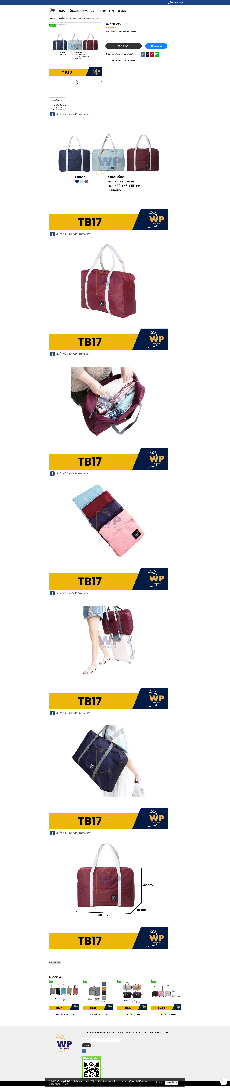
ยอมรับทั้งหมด (172, 1083)
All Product (130, 61)
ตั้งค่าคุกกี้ (159, 1083)
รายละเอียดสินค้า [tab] (57, 100)
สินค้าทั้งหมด (88, 11)
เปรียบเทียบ (130, 54)
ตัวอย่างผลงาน (107, 11)
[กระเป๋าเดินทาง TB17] (75, 50)
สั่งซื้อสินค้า (124, 46)
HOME (62, 11)
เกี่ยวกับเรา (74, 11)
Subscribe (86, 1045)
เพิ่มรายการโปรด (113, 54)
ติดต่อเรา (121, 11)
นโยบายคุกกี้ (68, 1084)
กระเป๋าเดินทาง (118, 61)
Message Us (157, 46)
